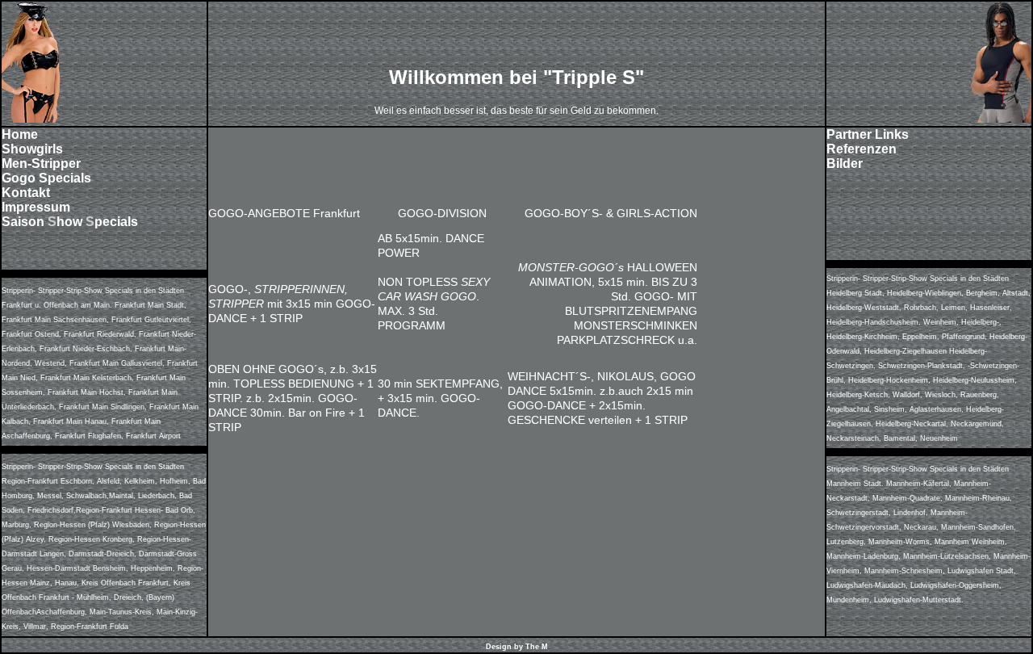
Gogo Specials (46, 178)
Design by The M (517, 647)
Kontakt (26, 192)
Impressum (36, 207)
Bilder (844, 163)
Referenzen (861, 149)
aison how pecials (74, 221)
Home (20, 134)
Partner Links (867, 134)
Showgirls (32, 149)
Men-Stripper (41, 163)
